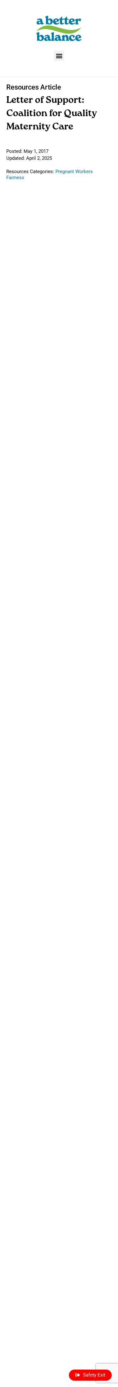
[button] (59, 56)
